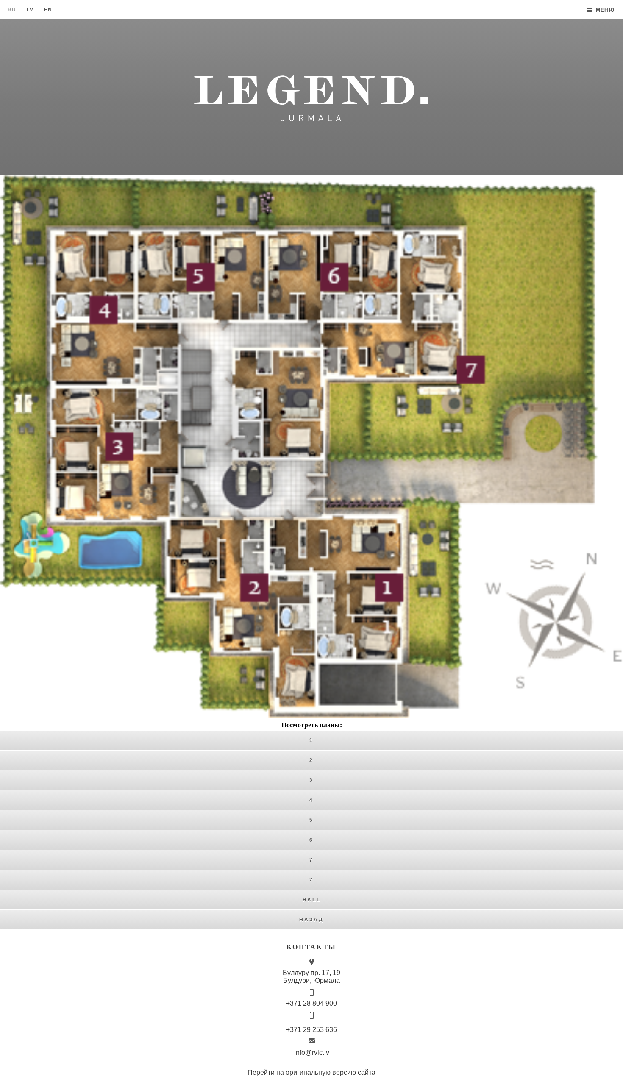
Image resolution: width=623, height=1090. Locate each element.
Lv (30, 10)
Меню (605, 10)
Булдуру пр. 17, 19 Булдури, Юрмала (311, 976)
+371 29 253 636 (311, 1029)
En (48, 10)
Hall (312, 900)
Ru (12, 10)
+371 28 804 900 (311, 1003)
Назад (311, 920)
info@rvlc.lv (311, 1052)
